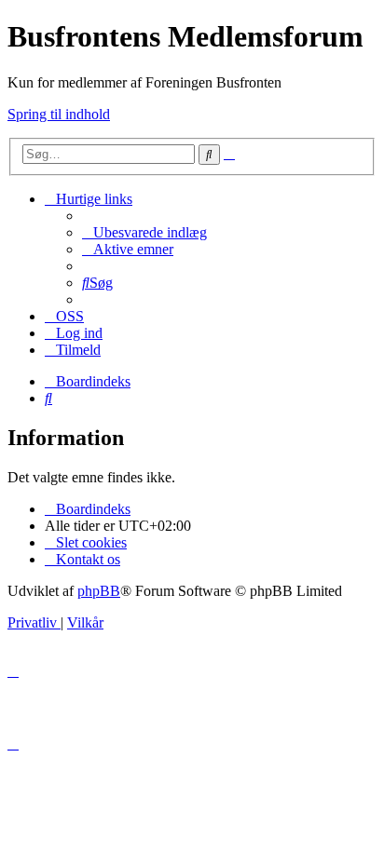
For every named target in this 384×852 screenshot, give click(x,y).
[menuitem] (144, 232)
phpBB (98, 591)
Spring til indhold (58, 114)
